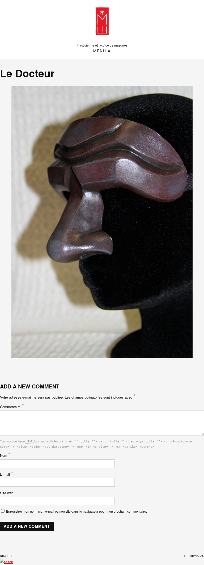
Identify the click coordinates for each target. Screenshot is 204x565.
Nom (5, 455)
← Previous (194, 556)
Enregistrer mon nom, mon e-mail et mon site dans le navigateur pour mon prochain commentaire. (76, 511)
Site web (6, 492)
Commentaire (12, 406)
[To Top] (6, 561)
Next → (6, 556)
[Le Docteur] (102, 222)
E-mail (6, 474)
